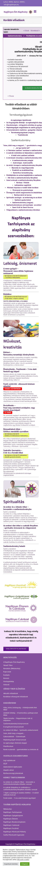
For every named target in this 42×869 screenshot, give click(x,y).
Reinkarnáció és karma (22, 195)
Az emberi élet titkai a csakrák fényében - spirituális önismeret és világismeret (20, 526)
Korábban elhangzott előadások (15, 696)
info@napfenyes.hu (11, 4)
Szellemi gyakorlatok (23, 200)
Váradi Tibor (8, 665)
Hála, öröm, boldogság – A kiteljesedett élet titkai (20, 708)
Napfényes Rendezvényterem (14, 822)
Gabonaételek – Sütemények (14, 736)
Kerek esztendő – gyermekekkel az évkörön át (20, 749)
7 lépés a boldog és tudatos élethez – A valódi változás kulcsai (21, 794)
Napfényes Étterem (10, 819)
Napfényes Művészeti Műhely (14, 832)
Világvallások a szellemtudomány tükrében (23, 210)
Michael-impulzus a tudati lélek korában (22, 187)
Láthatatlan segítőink (22, 185)
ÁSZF (5, 763)
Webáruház (7, 809)
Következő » (35, 30)
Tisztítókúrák (23, 135)
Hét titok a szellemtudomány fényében (23, 178)
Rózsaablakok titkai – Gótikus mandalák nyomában (15, 430)
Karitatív (6, 675)
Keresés (6, 678)
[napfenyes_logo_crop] (18, 11)
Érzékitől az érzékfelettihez (22, 170)
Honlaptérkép (8, 681)
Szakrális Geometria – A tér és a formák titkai (13, 451)
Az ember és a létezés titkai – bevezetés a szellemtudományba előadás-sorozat (19, 783)
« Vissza (11, 96)
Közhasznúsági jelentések (13, 773)
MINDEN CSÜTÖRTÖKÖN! (12, 389)
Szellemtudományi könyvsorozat (15, 723)
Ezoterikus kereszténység (23, 173)
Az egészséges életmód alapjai (15, 743)
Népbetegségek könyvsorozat (14, 740)
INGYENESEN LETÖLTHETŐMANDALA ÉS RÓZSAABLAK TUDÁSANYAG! (16, 435)
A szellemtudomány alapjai (22, 160)
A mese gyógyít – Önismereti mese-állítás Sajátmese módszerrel (18, 270)
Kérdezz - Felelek (22, 182)
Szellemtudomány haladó (14, 546)
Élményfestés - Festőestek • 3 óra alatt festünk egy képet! (20, 370)
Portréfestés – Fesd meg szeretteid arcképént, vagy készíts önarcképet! (19, 407)
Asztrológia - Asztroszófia (23, 163)
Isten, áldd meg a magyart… (14, 733)
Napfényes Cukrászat (11, 825)
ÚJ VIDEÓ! (7, 413)
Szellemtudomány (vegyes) (22, 202)
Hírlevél (6, 684)
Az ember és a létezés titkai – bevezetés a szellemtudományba (17, 508)
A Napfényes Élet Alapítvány (14, 662)
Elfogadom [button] (24, 864)
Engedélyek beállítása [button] (11, 864)
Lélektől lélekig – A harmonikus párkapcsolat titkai (20, 714)
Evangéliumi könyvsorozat (13, 727)
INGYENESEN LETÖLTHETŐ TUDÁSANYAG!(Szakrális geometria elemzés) (16, 456)
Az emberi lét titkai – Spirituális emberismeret (20, 730)
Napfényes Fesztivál (11, 828)
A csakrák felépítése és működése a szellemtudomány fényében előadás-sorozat (20, 788)
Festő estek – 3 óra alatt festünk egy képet (19, 798)
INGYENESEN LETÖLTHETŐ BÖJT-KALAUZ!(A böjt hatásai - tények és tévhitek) (16, 297)
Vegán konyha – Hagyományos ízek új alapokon (17, 719)
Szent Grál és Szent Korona (22, 207)
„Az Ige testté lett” (23, 148)
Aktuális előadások (10, 693)
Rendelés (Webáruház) (11, 668)
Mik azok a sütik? (23, 860)
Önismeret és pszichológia (23, 190)
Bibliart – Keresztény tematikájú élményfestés (18, 353)
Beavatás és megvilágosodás (23, 168)
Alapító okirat (8, 770)
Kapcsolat (7, 672)
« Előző (26, 30)
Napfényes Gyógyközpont (13, 815)
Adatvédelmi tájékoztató (12, 767)
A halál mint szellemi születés (22, 155)
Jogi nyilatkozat (9, 760)
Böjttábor (7, 294)
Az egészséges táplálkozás (21, 120)
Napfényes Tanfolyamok (12, 812)
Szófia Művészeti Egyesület (13, 835)
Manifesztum (8, 746)
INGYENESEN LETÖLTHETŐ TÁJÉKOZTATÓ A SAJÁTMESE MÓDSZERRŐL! (15, 276)
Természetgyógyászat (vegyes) (23, 132)
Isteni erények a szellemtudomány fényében (23, 180)
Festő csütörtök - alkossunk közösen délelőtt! (19, 385)
